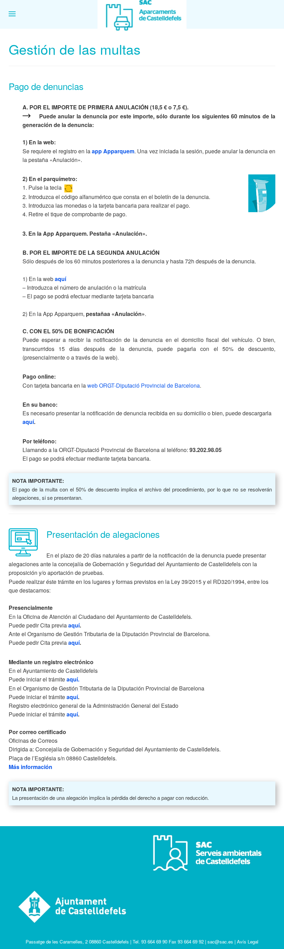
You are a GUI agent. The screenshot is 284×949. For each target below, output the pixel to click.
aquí (60, 279)
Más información (30, 767)
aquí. (72, 679)
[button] (12, 14)
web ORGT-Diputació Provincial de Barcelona (143, 385)
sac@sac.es (220, 941)
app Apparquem (113, 151)
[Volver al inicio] (142, 14)
